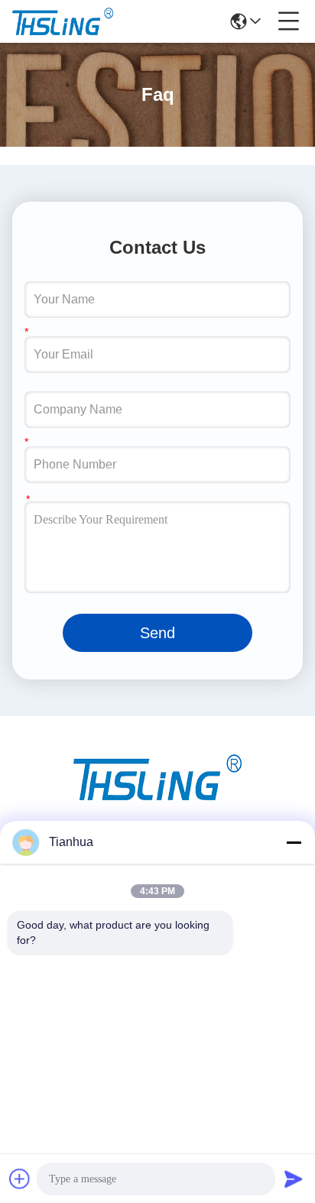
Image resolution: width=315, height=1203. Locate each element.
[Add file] (20, 1178)
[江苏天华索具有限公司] (62, 21)
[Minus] (293, 842)
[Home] (157, 796)
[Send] (293, 1178)
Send (157, 632)
